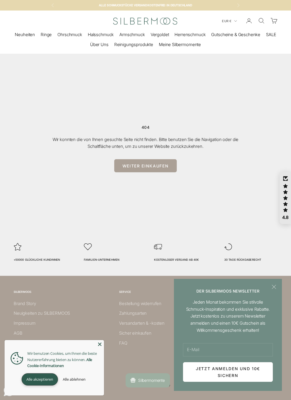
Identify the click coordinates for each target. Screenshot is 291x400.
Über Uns (99, 44)
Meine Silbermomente (180, 44)
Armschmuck (132, 34)
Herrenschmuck (189, 34)
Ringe (46, 34)
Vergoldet (160, 34)
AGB (18, 333)
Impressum (25, 323)
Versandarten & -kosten (142, 323)
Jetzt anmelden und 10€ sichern (228, 372)
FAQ (123, 343)
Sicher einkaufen (135, 333)
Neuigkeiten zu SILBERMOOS (42, 313)
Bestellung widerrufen (140, 303)
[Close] (100, 344)
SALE (271, 34)
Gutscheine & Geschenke (235, 34)
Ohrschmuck (69, 34)
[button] (285, 198)
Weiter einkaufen (145, 165)
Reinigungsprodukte (133, 44)
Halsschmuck (101, 34)
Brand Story (25, 303)
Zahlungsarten (133, 313)
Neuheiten (25, 34)
